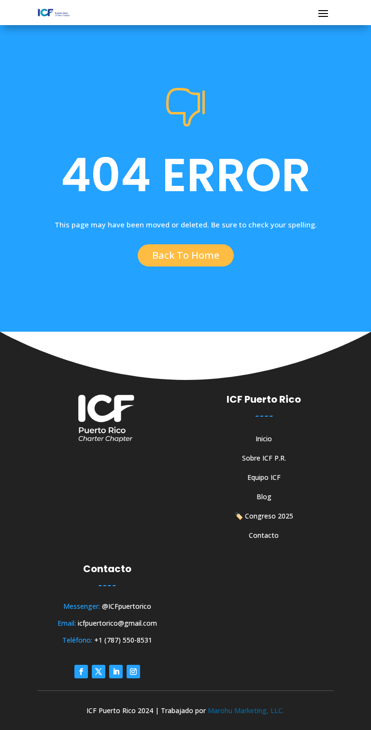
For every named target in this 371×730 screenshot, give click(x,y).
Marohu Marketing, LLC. (246, 710)
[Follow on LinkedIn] (116, 671)
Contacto (264, 536)
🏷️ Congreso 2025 (264, 516)
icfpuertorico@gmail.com (117, 623)
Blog (264, 497)
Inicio (264, 439)
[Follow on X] (98, 671)
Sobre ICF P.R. (264, 459)
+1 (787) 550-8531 (123, 640)
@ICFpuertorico (126, 606)
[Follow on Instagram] (133, 671)
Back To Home (185, 255)
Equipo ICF (264, 478)
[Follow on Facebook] (81, 671)
